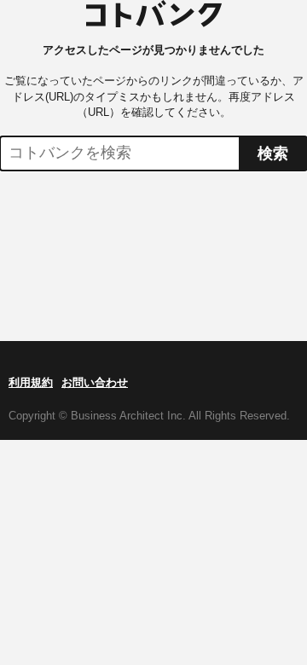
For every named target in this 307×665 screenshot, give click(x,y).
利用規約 (31, 382)
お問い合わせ (94, 382)
